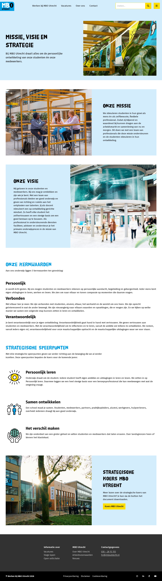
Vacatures (48, 551)
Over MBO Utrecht (81, 551)
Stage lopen (49, 555)
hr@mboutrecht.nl (110, 555)
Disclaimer (85, 576)
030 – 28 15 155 (108, 551)
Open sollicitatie (52, 558)
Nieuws (76, 558)
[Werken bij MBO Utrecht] (7, 6)
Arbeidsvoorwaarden (82, 555)
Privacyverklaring (71, 576)
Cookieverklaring (99, 576)
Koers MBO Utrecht (114, 506)
